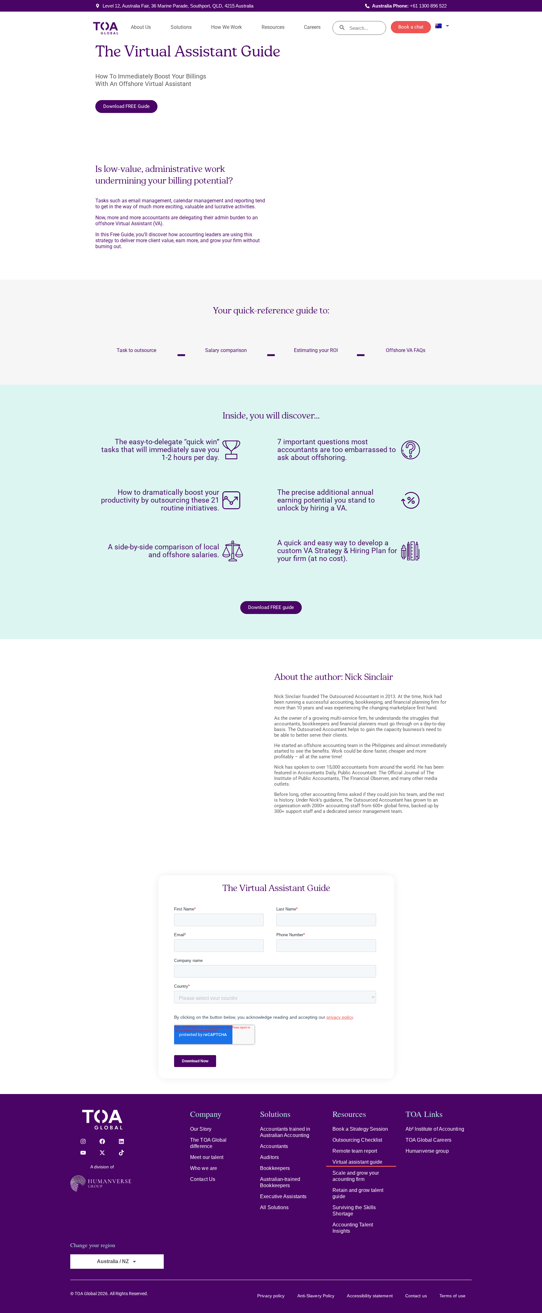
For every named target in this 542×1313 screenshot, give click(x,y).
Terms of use (452, 1295)
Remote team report (354, 1151)
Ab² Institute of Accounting (435, 1129)
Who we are (203, 1168)
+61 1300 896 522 (428, 5)
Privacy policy (270, 1295)
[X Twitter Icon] (102, 1152)
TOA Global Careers (428, 1140)
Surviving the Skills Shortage (354, 1210)
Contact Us (202, 1179)
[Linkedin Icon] (121, 1141)
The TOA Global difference (208, 1143)
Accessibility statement (369, 1295)
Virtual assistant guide (357, 1162)
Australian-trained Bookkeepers (280, 1182)
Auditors (269, 1157)
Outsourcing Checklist (357, 1140)
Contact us (416, 1295)
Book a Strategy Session (360, 1129)
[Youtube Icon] (83, 1152)
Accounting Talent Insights (352, 1228)
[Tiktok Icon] (121, 1152)
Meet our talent (207, 1157)
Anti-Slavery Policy (316, 1295)
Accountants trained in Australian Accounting (285, 1132)
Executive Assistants (283, 1196)
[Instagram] (83, 1141)
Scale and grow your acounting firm (355, 1176)
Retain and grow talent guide (357, 1193)
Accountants (274, 1146)
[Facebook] (102, 1141)
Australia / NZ (113, 1261)
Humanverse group (427, 1151)
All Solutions (274, 1207)
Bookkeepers (275, 1168)
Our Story (200, 1129)
